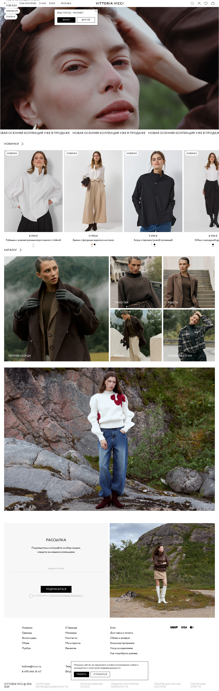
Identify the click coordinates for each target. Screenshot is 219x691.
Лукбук (10, 16)
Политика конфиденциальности (52, 685)
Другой (86, 19)
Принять (81, 674)
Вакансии (70, 648)
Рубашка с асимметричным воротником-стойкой (33, 240)
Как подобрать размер (124, 653)
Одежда (11, 5)
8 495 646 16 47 (31, 671)
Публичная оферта (197, 685)
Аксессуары (29, 638)
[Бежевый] (92, 245)
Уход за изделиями (121, 648)
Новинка (12, 153)
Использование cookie (91, 685)
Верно (66, 19)
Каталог (10, 250)
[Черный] (94, 245)
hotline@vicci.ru (31, 666)
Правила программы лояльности (125, 685)
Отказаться (100, 674)
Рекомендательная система (167, 685)
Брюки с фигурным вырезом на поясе (93, 240)
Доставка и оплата (121, 633)
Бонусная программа (122, 643)
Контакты (71, 638)
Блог (52, 3)
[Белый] (33, 245)
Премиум (12, 11)
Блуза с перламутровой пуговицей (153, 240)
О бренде (71, 628)
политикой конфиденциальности (66, 596)
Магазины (71, 633)
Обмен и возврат (120, 638)
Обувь (25, 643)
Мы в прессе (73, 643)
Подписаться (56, 589)
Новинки (11, 144)
